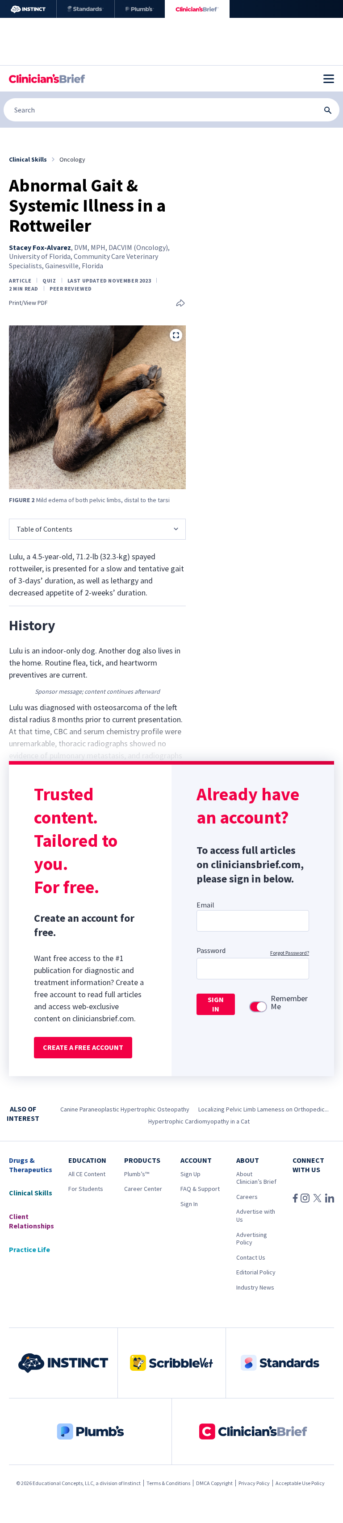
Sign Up (190, 1174)
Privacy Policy (254, 1483)
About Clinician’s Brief (256, 1178)
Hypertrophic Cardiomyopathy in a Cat (199, 1121)
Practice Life (29, 1249)
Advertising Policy (251, 1239)
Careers (247, 1197)
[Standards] (85, 9)
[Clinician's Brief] (197, 9)
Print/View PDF (28, 303)
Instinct (132, 1483)
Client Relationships (31, 1221)
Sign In (189, 1204)
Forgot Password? (289, 952)
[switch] (258, 1006)
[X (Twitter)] (317, 1198)
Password (211, 950)
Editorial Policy (256, 1272)
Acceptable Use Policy (300, 1483)
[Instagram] (305, 1198)
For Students (85, 1189)
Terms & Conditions (168, 1483)
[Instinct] (28, 9)
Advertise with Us (255, 1215)
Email (205, 904)
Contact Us (250, 1257)
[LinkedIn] (329, 1198)
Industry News (255, 1287)
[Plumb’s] (140, 9)
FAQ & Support (200, 1189)
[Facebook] (295, 1198)
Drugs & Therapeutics (30, 1165)
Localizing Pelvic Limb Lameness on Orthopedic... (263, 1109)
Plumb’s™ (136, 1174)
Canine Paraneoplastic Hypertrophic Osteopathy (124, 1109)
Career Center (143, 1189)
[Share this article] (180, 304)
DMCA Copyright (214, 1483)
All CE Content (86, 1174)
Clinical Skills (30, 1192)
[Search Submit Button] (327, 110)
